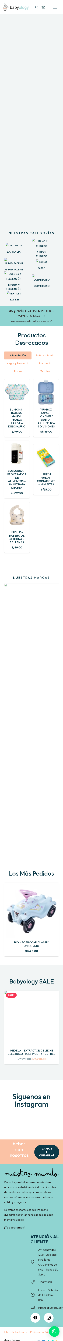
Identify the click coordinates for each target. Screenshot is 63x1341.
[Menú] (55, 7)
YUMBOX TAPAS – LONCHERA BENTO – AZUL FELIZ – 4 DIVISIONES (46, 418)
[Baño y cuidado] (41, 244)
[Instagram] (49, 1318)
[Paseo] (41, 261)
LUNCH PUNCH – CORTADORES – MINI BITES (46, 479)
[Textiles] (13, 293)
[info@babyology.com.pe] (34, 1307)
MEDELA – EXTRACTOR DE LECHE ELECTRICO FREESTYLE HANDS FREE (31, 1052)
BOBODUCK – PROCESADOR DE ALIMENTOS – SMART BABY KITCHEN (16, 479)
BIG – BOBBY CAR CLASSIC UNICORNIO (31, 944)
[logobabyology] (16, 7)
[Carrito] (43, 7)
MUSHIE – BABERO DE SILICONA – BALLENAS (16, 537)
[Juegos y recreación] (13, 276)
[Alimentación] (13, 262)
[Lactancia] (13, 245)
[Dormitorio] (41, 278)
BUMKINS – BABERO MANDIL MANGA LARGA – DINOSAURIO (17, 418)
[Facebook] (35, 1318)
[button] (36, 7)
